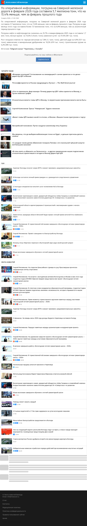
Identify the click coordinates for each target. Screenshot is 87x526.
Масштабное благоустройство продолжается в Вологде (33, 420)
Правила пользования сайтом (14, 515)
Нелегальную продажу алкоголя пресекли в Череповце (33, 364)
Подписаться (43, 59)
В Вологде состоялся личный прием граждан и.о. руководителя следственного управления (46, 177)
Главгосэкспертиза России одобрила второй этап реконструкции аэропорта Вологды (43, 439)
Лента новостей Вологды (12, 522)
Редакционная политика (11, 507)
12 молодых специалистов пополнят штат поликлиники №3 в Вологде (38, 186)
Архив (5, 518)
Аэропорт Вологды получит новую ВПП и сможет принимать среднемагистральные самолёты (46, 168)
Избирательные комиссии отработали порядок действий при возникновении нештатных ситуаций (48, 448)
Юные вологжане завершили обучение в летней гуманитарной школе (38, 252)
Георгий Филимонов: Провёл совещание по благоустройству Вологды (38, 233)
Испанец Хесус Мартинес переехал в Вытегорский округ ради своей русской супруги (43, 243)
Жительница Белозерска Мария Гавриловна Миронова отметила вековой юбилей (42, 374)
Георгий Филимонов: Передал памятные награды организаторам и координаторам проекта (45, 327)
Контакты (6, 504)
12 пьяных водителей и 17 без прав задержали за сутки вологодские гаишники (41, 411)
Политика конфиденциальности (14, 511)
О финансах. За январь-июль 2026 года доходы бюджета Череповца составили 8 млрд (44, 318)
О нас (5, 500)
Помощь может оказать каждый (24, 402)
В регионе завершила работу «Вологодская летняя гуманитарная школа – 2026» (42, 346)
